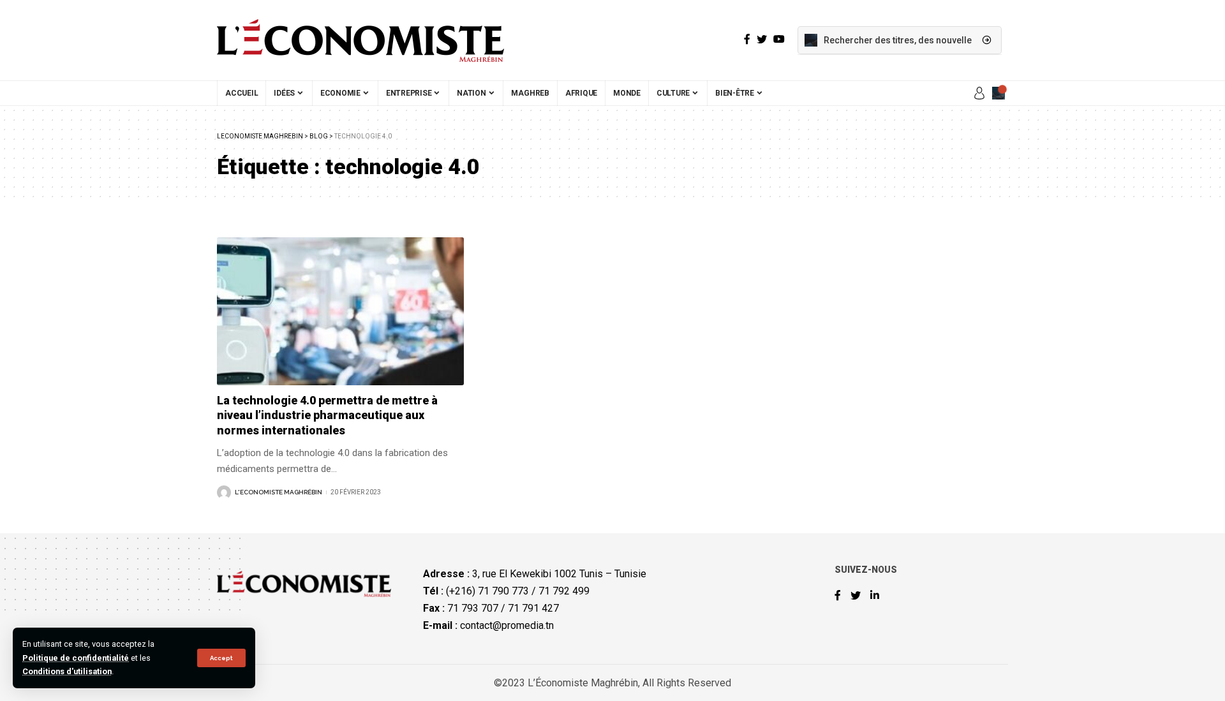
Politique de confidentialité (75, 658)
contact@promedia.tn (507, 625)
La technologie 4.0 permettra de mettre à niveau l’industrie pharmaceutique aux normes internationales (327, 415)
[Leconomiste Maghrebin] (360, 40)
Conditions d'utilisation (67, 671)
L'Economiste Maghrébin (278, 492)
